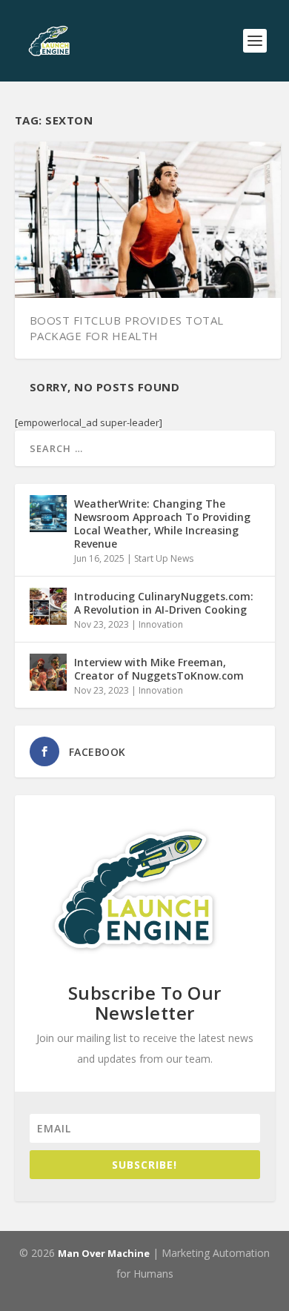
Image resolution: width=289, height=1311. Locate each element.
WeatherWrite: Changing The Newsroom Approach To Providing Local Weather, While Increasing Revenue (162, 524)
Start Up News (163, 558)
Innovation (161, 624)
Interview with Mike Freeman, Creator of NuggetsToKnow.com (159, 669)
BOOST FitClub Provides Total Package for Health (127, 328)
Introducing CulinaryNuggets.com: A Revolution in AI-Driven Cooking (163, 603)
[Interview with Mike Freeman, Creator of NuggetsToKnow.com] (48, 672)
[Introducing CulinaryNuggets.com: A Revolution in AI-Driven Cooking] (48, 606)
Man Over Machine (104, 1253)
